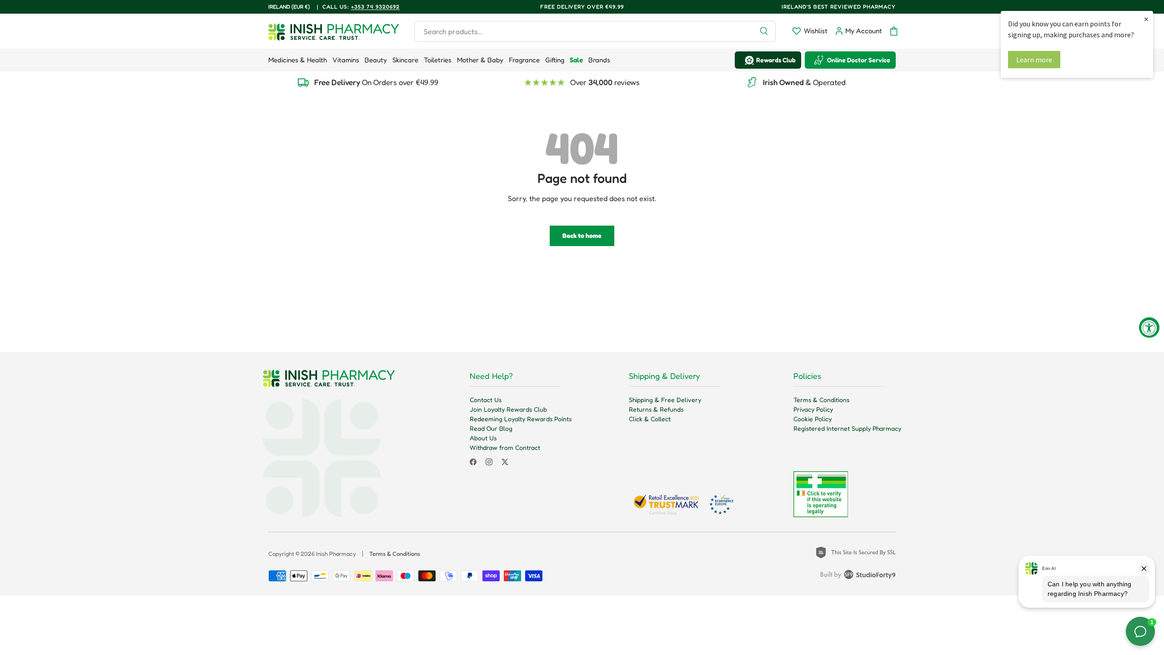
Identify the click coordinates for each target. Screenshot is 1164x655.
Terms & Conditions (821, 399)
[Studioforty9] (858, 576)
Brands (599, 59)
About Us (483, 438)
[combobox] (595, 31)
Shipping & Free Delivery (665, 399)
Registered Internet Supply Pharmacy (847, 428)
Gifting (554, 59)
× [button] (1146, 19)
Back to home (582, 235)
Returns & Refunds (656, 409)
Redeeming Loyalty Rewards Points (521, 419)
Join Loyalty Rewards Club (508, 409)
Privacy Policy (813, 409)
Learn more (1034, 59)
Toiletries (438, 59)
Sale (576, 59)
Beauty (376, 59)
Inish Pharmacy (336, 553)
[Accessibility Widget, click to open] (1149, 327)
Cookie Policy (812, 419)
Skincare (405, 59)
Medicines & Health (297, 59)
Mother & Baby (480, 59)
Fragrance (524, 59)
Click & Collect (650, 419)
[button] (894, 31)
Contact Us (486, 399)
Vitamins (345, 59)
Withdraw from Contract (505, 447)
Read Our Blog (491, 428)
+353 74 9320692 (375, 6)
